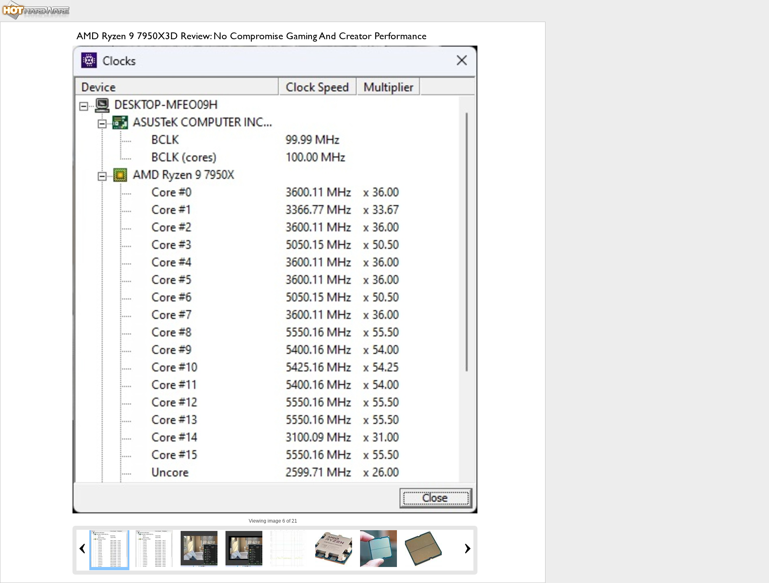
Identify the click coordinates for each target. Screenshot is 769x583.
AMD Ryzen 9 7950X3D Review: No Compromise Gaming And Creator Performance (251, 36)
